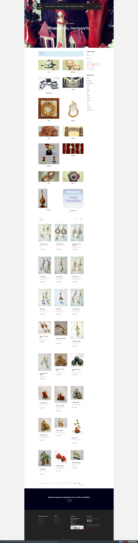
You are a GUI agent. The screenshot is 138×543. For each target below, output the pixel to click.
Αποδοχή (121, 541)
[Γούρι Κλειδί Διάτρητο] (44, 232)
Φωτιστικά (89, 107)
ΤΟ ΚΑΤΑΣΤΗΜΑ (66, 6)
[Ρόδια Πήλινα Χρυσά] (44, 424)
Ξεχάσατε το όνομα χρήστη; (90, 68)
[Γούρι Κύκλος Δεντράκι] (77, 329)
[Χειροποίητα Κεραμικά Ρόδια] (60, 359)
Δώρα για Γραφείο (90, 83)
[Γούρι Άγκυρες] (44, 297)
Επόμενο (75, 483)
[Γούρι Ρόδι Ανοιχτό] (77, 265)
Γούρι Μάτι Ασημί (59, 276)
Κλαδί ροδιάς (74, 437)
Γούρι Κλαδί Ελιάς (43, 276)
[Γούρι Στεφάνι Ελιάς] (60, 232)
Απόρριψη (125, 541)
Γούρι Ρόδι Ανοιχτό (75, 276)
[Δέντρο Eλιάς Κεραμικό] (77, 454)
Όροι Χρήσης (56, 522)
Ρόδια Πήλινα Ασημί (75, 402)
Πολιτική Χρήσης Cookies (132, 541)
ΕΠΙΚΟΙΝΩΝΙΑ (81, 6)
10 (71, 483)
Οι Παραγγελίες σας (41, 520)
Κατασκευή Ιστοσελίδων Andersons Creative (67, 539)
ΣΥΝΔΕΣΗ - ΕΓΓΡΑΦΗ (60, 6)
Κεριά (88, 92)
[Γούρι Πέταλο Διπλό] (77, 297)
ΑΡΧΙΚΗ (46, 6)
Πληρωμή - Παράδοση (57, 520)
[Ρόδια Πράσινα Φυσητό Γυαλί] (77, 359)
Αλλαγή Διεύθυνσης (41, 522)
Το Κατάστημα (56, 518)
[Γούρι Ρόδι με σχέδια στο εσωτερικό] (77, 232)
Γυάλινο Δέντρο (42, 469)
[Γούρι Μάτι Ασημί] (60, 265)
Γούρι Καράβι (58, 308)
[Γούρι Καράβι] (60, 297)
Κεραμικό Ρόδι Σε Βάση (60, 405)
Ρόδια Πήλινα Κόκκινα (60, 465)
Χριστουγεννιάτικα (90, 109)
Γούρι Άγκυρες (42, 308)
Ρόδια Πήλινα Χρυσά (43, 434)
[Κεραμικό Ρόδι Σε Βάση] (60, 394)
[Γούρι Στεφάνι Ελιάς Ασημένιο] (44, 361)
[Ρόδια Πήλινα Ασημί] (77, 392)
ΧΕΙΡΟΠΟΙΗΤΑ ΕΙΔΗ (52, 6)
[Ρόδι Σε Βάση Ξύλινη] (44, 392)
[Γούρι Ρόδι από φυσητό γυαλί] (44, 327)
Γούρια (88, 78)
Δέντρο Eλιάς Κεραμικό (76, 462)
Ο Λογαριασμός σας (41, 518)
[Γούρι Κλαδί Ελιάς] (44, 265)
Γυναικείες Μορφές (59, 430)
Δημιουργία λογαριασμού (90, 67)
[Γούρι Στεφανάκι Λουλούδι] (60, 328)
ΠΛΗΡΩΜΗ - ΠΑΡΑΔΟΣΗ (74, 6)
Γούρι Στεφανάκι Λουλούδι (61, 338)
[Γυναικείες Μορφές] (60, 422)
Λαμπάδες (88, 100)
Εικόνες (88, 85)
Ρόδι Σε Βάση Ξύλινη (43, 402)
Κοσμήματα (89, 97)
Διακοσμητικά (89, 80)
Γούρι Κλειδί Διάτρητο (44, 244)
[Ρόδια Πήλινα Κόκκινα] (60, 456)
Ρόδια (88, 102)
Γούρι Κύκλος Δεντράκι (76, 341)
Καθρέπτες (88, 90)
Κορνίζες (88, 95)
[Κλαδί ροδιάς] (77, 426)
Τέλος (79, 483)
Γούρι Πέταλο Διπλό (75, 308)
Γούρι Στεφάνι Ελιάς (59, 244)
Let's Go (69, 500)
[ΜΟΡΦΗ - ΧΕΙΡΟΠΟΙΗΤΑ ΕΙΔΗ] (40, 6)
